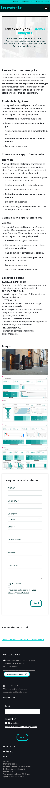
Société (16, 2)
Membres (39, 2)
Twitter (4, 751)
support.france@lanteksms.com (15, 692)
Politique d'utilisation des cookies (17, 766)
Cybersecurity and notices (13, 776)
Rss (12, 751)
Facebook (6, 751)
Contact (6, 761)
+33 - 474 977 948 (11, 686)
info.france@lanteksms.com (16, 689)
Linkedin (10, 751)
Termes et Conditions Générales (16, 774)
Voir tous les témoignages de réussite (23, 639)
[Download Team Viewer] (17, 674)
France (46, 2)
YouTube (8, 751)
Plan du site (8, 771)
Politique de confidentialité (14, 769)
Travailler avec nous (27, 2)
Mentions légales (10, 764)
